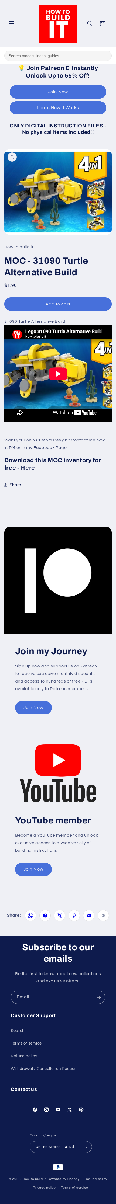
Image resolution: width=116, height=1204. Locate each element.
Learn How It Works (58, 108)
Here (28, 468)
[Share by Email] (88, 915)
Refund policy (24, 1056)
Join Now (58, 92)
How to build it (35, 1179)
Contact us (24, 1089)
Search (18, 1031)
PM (12, 448)
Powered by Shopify (63, 1179)
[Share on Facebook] (45, 915)
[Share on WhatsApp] (30, 915)
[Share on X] (59, 915)
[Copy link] (103, 915)
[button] (11, 24)
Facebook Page (50, 448)
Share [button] (15, 485)
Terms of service (26, 1043)
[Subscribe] (99, 997)
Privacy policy (44, 1187)
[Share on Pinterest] (74, 915)
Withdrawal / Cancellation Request (44, 1069)
